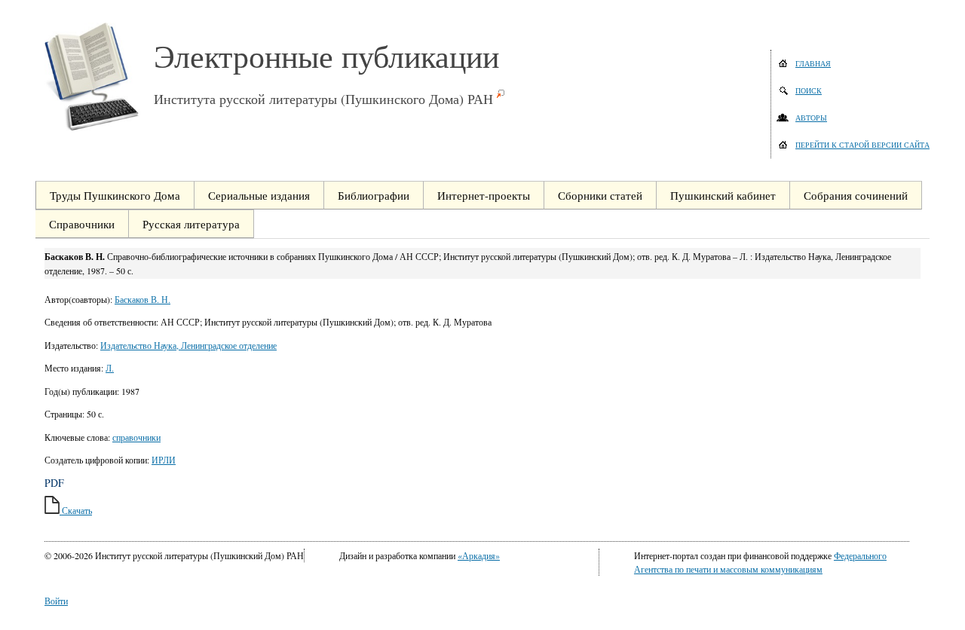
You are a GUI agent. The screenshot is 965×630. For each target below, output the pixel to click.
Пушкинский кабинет (723, 195)
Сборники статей (600, 195)
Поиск (808, 90)
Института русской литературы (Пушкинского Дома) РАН (323, 99)
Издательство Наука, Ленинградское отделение (188, 345)
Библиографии (373, 195)
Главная (813, 63)
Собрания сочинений (856, 195)
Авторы (811, 117)
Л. (110, 368)
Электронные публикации (326, 56)
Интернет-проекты (483, 195)
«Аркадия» (479, 555)
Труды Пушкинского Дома (115, 195)
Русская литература (191, 223)
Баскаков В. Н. (142, 299)
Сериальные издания (259, 195)
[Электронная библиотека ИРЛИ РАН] (99, 77)
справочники (136, 437)
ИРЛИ (164, 460)
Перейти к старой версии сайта (862, 144)
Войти (56, 601)
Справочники (82, 223)
